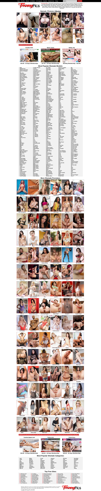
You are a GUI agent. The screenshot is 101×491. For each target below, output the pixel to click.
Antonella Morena (23, 111)
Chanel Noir (35, 73)
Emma (34, 122)
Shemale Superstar (61, 476)
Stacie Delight (74, 101)
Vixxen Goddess (74, 151)
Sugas (72, 102)
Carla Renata (22, 173)
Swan (72, 105)
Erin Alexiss (35, 127)
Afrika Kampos (23, 74)
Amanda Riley (23, 89)
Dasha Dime (35, 102)
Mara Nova (48, 170)
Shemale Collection (35, 475)
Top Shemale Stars (61, 481)
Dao (34, 100)
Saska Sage (73, 84)
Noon (59, 132)
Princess (60, 170)
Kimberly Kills (49, 125)
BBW (21, 465)
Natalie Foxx (61, 113)
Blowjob (31, 460)
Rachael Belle (61, 174)
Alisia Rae (22, 84)
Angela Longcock (23, 102)
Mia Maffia (60, 79)
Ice (33, 172)
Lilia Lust (48, 149)
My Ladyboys (23, 480)
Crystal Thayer (36, 90)
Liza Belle (48, 158)
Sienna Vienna (74, 93)
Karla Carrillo (49, 101)
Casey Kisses (35, 69)
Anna (21, 108)
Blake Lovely (22, 156)
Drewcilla (35, 114)
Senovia (72, 86)
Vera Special (73, 142)
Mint (59, 89)
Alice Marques (23, 82)
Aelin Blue (22, 73)
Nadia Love (60, 99)
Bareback (21, 462)
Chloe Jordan (36, 78)
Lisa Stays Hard (49, 156)
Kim (47, 121)
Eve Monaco (35, 136)
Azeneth (21, 129)
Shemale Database (24, 476)
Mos (59, 96)
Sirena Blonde (74, 94)
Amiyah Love (22, 93)
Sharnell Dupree (74, 89)
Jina (47, 91)
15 (50, 434)
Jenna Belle (48, 78)
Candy (21, 170)
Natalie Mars (61, 114)
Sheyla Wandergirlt (75, 91)
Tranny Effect (46, 479)
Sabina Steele (73, 73)
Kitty (47, 126)
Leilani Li (48, 142)
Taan (72, 108)
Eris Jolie (35, 128)
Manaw (47, 167)
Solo (64, 468)
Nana (59, 102)
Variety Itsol (73, 139)
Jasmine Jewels (49, 75)
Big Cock (21, 467)
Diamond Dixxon (36, 107)
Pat (59, 149)
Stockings (76, 459)
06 (33, 434)
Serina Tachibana (74, 87)
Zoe (71, 173)
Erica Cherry (35, 125)
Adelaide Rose (22, 68)
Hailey (34, 157)
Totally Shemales (35, 481)
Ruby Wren (73, 69)
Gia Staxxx (35, 145)
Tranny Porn (74, 479)
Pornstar (65, 460)
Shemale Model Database (48, 480)
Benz (21, 148)
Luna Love (48, 163)
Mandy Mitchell (49, 168)
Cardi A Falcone (23, 171)
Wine (72, 159)
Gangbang (42, 462)
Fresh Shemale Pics (47, 481)
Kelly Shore (48, 112)
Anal (21, 458)
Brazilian (31, 461)
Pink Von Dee (61, 162)
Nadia (59, 98)
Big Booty (22, 466)
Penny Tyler (60, 158)
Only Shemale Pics (35, 477)
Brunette (31, 462)
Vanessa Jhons (74, 135)
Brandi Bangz (22, 158)
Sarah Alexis (73, 80)
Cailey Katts (22, 167)
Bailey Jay (22, 134)
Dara (34, 101)
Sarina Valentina (74, 81)
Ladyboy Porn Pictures (76, 477)
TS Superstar (23, 474)
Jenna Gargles (49, 80)
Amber (21, 90)
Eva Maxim (35, 134)
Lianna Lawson (49, 147)
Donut (34, 112)
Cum (30, 465)
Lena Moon (48, 144)
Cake (21, 168)
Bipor (21, 154)
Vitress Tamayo (74, 149)
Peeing (52, 468)
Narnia (59, 108)
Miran (59, 91)
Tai (71, 109)
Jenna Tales (48, 82)
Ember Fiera (35, 120)
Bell (20, 140)
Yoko (72, 167)
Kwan (47, 131)
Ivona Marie (35, 174)
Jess (47, 86)
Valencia (72, 129)
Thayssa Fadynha (74, 117)
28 (74, 434)
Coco (34, 88)
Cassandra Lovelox (37, 70)
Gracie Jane (35, 152)
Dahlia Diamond (36, 93)
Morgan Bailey (61, 94)
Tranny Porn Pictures (76, 473)
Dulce (34, 115)
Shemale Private (46, 475)
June (47, 94)
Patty (59, 152)
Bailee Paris (22, 132)
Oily (59, 138)
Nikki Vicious (61, 125)
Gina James (35, 147)
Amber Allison (23, 91)
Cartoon (34, 68)
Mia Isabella (61, 78)
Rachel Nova (61, 175)
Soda (72, 96)
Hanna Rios (35, 158)
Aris (20, 115)
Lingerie (52, 461)
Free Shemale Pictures (47, 474)
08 (37, 434)
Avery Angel (22, 127)
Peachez (60, 156)
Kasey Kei (48, 104)
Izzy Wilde (48, 67)
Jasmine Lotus (49, 76)
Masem (59, 69)
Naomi (59, 105)
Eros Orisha (35, 129)
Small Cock (65, 466)
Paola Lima (60, 145)
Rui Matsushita (74, 70)
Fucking (42, 461)
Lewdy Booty (48, 145)
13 (46, 434)
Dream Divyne (36, 113)
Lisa (47, 155)
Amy (21, 96)
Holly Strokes (36, 168)
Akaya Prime (22, 75)
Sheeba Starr (73, 90)
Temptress (73, 115)
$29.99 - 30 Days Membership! (72, 453)
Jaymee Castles (49, 77)
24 (67, 434)
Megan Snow (61, 73)
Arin (21, 114)
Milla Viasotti (61, 84)
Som (72, 98)
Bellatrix (21, 145)
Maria (47, 174)
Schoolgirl (65, 463)
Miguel (59, 82)
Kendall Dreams (49, 114)
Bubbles (21, 164)
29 (76, 434)
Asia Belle (22, 119)
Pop (59, 168)
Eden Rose (35, 116)
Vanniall (72, 138)
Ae (20, 72)
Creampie (31, 463)
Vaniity (72, 136)
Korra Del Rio (49, 127)
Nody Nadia (60, 129)
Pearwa (60, 157)
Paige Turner (61, 142)
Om (59, 140)
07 (35, 434)
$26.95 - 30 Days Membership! (29, 453)
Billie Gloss (22, 152)
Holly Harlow (36, 166)
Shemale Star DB (35, 478)
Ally (20, 87)
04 (29, 44)
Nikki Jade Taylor (62, 123)
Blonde (30, 459)
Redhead (65, 462)
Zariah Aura (73, 172)
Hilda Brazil (35, 164)
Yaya (72, 163)
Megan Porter (61, 72)
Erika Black (35, 126)
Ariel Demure (22, 113)
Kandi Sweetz (49, 98)
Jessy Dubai (48, 89)
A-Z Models (32, 1)
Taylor (72, 114)
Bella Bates (22, 143)
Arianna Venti (22, 112)
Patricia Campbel (62, 151)
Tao (71, 112)
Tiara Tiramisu (74, 121)
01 (24, 44)
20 (59, 434)
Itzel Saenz (35, 173)
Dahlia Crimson (36, 92)
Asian (21, 459)
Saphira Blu (73, 77)
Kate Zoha (48, 105)
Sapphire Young (74, 78)
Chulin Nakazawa (36, 80)
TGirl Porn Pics (60, 474)
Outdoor (52, 465)
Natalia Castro (61, 111)
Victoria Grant (74, 146)
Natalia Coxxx (61, 112)
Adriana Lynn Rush (24, 69)
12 (44, 434)
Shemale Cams (51, 1)
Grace (34, 151)
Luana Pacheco (49, 160)
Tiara (72, 120)
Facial (41, 458)
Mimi (59, 86)
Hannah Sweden (36, 160)
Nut (59, 134)
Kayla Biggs (48, 108)
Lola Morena (48, 159)
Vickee (72, 143)
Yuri (72, 171)
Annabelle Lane (23, 109)
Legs (52, 460)
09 (39, 434)
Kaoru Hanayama (50, 99)
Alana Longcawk (23, 76)
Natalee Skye (61, 110)
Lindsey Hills (48, 154)
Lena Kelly (48, 143)
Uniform (76, 466)
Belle (21, 146)
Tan (71, 110)
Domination (31, 467)
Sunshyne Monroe (74, 104)
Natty (59, 117)
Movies (27, 1)
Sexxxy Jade (73, 88)
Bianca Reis (22, 149)
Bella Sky (21, 144)
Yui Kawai (73, 169)
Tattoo (75, 460)
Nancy (59, 103)
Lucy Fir (48, 161)
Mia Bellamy (61, 77)
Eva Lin (34, 133)
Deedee (34, 103)
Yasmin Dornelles (74, 161)
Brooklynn (22, 161)
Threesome (76, 462)
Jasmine (47, 74)
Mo (59, 92)
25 (68, 434)
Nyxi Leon (60, 137)
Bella (21, 142)
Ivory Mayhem (36, 175)
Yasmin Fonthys (74, 162)
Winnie (72, 160)
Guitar (34, 156)
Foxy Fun (35, 142)
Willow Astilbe (74, 158)
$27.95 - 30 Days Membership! (50, 63)
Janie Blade (48, 73)
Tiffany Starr (73, 123)
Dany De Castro (36, 99)
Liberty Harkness (49, 148)
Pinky (59, 163)
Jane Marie (48, 72)
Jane (47, 70)
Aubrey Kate (22, 122)
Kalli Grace (48, 97)
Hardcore (42, 466)
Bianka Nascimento (24, 150)
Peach (59, 155)
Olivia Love (60, 139)
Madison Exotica (49, 164)
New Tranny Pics (47, 476)
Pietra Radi (60, 160)
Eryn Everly (35, 131)
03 (28, 44)
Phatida (60, 159)
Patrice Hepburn (61, 150)
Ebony (30, 468)
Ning (59, 128)
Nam (59, 100)
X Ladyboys (34, 473)
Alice (21, 81)
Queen (59, 171)
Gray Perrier (35, 154)
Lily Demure (48, 152)
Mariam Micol (49, 175)
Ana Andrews (22, 98)
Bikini (30, 458)
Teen (75, 461)
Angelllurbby (22, 107)
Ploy (59, 164)
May (59, 70)
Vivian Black (73, 150)
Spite (72, 100)
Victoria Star (73, 148)
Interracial (42, 468)
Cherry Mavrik (36, 77)
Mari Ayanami (49, 172)
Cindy (34, 82)
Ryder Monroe (74, 72)
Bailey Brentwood (23, 133)
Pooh (59, 167)
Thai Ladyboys (34, 476)
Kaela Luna (48, 96)
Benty (21, 147)
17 (54, 434)
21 (61, 434)
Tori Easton (73, 126)
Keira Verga (48, 110)
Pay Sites (45, 1)
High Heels (42, 467)
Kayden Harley (49, 107)
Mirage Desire (61, 90)
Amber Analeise (23, 92)
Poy (59, 169)
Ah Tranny (23, 479)
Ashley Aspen (22, 116)
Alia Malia (22, 80)
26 (70, 434)
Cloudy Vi (35, 87)
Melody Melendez (62, 75)
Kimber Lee (48, 124)
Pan (59, 144)
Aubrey (21, 121)
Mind (59, 87)
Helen (34, 163)
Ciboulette (35, 81)
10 (41, 434)
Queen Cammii (61, 172)
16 (52, 434)
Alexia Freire (22, 79)
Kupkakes (48, 129)
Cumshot (31, 466)
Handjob (42, 465)
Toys (75, 463)
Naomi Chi (60, 107)
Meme (59, 76)
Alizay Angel (22, 85)
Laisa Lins (48, 134)
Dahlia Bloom (36, 91)
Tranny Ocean (60, 475)
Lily (47, 151)
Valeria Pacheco (74, 134)
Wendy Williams (74, 155)
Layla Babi (48, 136)
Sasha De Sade (74, 82)
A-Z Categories (39, 1)
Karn (47, 102)
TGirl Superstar (75, 475)
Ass (20, 460)
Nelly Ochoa (61, 119)
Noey (59, 131)
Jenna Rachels (49, 81)
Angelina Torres (23, 105)
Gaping (41, 463)
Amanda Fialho (23, 88)
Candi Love (22, 169)
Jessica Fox (48, 88)
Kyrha (47, 133)
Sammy (72, 75)
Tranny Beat (74, 478)
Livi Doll (48, 157)
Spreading (76, 458)
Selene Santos (74, 85)
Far (34, 138)
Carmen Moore (23, 174)
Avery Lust (22, 128)
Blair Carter (22, 155)
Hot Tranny (60, 478)
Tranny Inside (74, 474)
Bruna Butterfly (23, 162)
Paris (59, 147)
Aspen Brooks (22, 120)
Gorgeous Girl (36, 150)
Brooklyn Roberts (23, 160)
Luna (47, 162)
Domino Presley (36, 111)
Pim (59, 161)
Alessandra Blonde (23, 77)
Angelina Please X (23, 104)
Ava (20, 125)
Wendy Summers (74, 154)
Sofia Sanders (74, 97)
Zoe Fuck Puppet (74, 174)
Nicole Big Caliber (62, 120)
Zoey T (72, 175)
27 (72, 434)
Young (75, 468)
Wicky (72, 157)
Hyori (34, 171)
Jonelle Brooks (49, 93)
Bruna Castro (22, 163)
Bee (20, 138)
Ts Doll (72, 127)
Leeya (47, 140)
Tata (72, 113)
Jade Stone (48, 68)
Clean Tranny (60, 480)
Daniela (34, 96)
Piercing (65, 458)
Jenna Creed (48, 79)
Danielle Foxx (36, 97)
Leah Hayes (48, 138)
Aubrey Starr (22, 123)
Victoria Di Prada (74, 145)
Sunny (72, 103)
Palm (59, 143)
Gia (34, 144)
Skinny (64, 465)
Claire (34, 85)
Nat (59, 109)
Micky (59, 81)
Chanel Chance (36, 72)
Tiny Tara (73, 125)
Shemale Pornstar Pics (76, 476)
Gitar (34, 149)
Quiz (59, 173)
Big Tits (21, 468)
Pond (59, 166)
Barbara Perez (23, 137)
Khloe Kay (48, 120)
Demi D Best (35, 105)
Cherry (34, 76)
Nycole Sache (61, 136)
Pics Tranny (23, 477)
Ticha (72, 122)
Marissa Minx (61, 68)
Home (19, 1)
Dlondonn (35, 110)
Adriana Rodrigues (23, 70)
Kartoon (48, 103)
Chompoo (35, 79)
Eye (34, 137)
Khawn (47, 117)
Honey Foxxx (36, 170)
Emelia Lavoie (36, 121)
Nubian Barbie (61, 133)
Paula (59, 154)
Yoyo (72, 168)
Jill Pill (47, 90)
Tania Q (72, 111)
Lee (46, 139)
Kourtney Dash (49, 128)
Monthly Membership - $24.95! (72, 63)
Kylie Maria (48, 132)
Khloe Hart (48, 119)
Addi (21, 67)
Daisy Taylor (35, 94)
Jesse (47, 87)
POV (64, 461)
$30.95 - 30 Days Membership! (29, 63)
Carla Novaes (22, 172)
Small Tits (65, 467)
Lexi (47, 146)
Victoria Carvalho (74, 144)
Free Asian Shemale (47, 477)
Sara (72, 79)
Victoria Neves (74, 147)
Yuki (72, 170)
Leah (47, 137)
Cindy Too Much (36, 84)
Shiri (72, 92)
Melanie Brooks (61, 74)
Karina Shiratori (49, 100)
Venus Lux (73, 140)
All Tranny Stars (24, 473)
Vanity (72, 137)
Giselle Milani (36, 148)
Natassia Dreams (61, 116)
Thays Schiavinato (75, 116)
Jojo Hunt (48, 92)
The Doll (72, 119)
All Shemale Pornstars (62, 479)
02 (26, 44)
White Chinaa (74, 156)
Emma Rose (35, 123)
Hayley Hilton (36, 161)
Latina (52, 459)
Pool (64, 459)
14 (48, 434)
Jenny (47, 84)
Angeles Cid (22, 103)
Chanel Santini (36, 74)
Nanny (59, 104)
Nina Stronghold (61, 127)
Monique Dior (61, 93)
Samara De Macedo (75, 74)
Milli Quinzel (61, 85)
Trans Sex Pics (60, 473)
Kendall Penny (49, 115)
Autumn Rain (22, 124)
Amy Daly (22, 97)
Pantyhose (53, 467)
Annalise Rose (22, 110)
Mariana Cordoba (62, 67)
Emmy (34, 124)
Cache (21, 166)
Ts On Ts (76, 465)
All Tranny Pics (28, 489)
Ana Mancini (22, 99)
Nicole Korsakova (62, 121)
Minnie (59, 88)
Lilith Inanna (49, 150)
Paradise (60, 146)
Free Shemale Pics (35, 479)
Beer (20, 139)
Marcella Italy (49, 171)
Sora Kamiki (73, 99)
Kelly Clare (48, 111)
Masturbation (53, 462)
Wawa (72, 152)
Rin (71, 67)
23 (65, 434)
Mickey (59, 80)
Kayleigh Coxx (49, 109)
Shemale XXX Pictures (48, 473)
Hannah (34, 159)
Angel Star (22, 101)
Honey (34, 169)
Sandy (72, 76)
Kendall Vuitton (49, 116)
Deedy (34, 104)
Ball (20, 135)
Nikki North (61, 124)
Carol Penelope (23, 175)
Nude (52, 463)
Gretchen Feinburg (37, 155)
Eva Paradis (35, 135)
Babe (21, 461)
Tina (72, 124)
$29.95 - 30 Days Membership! (50, 453)
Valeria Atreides (74, 133)
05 (31, 44)
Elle (34, 119)
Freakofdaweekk (36, 143)
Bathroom (22, 463)
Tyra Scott (73, 128)
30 (78, 434)
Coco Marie (35, 89)
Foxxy (34, 140)
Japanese (52, 458)
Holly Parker (35, 167)
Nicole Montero (61, 122)
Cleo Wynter (35, 86)
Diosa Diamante (36, 109)
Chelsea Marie (36, 75)
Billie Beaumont (23, 151)
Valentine (73, 132)
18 (55, 434)
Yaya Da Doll (73, 164)
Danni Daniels (36, 98)
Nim (59, 126)
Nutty (59, 135)
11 (42, 434)
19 (57, 434)
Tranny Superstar (47, 478)
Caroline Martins (36, 67)
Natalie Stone (61, 115)
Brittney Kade (22, 159)
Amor (21, 94)
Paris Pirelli (60, 148)
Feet (41, 459)
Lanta (47, 135)
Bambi (21, 136)
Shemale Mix (23, 475)
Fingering (42, 460)
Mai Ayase (48, 166)
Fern (34, 139)
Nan (59, 101)
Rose (72, 68)
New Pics (23, 1)
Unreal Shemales (35, 474)
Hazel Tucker (36, 162)
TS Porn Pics (23, 481)
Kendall (47, 113)
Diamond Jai (35, 108)
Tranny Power (34, 480)
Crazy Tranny (23, 478)
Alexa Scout (22, 78)
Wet (75, 467)
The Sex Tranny (75, 480)
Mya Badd (60, 97)
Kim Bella (48, 122)
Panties (52, 466)
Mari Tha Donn (49, 173)
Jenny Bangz (48, 85)
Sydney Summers (74, 107)
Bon (20, 157)
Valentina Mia (74, 131)
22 (63, 434)
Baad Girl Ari (22, 131)
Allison (21, 86)
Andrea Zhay (22, 100)
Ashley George (23, 117)
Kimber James (49, 123)
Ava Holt (21, 126)
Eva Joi (34, 132)
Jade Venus (48, 69)
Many (47, 169)
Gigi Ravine (35, 146)
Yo (71, 166)
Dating (56, 1)
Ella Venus (35, 117)
